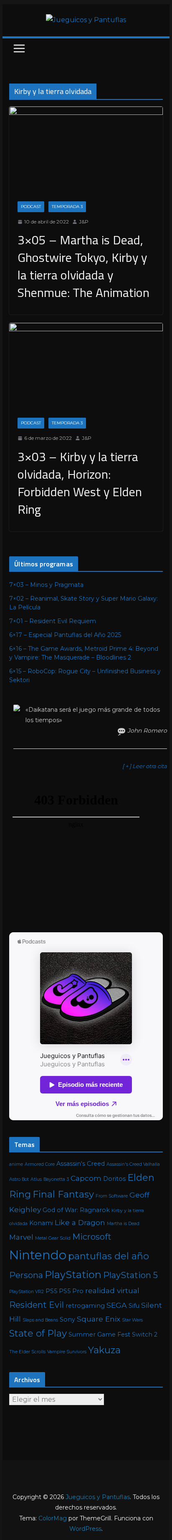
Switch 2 (144, 1334)
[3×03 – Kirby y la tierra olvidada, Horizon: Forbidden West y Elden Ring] (86, 366)
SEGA (116, 1305)
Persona (26, 1275)
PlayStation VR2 (26, 1291)
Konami (41, 1223)
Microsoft (91, 1237)
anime (16, 1164)
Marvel (21, 1237)
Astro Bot (19, 1179)
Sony (67, 1319)
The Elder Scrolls (27, 1352)
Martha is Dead (123, 1223)
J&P (84, 221)
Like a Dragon (80, 1222)
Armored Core (40, 1164)
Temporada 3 (67, 206)
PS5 (51, 1291)
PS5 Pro (71, 1291)
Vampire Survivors (66, 1352)
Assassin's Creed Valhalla (133, 1164)
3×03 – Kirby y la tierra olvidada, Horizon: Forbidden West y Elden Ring (80, 483)
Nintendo (37, 1255)
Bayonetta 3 (56, 1179)
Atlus (36, 1179)
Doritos (114, 1178)
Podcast (31, 206)
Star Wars (132, 1320)
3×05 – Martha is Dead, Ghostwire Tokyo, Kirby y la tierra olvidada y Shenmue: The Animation (83, 266)
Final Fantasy (63, 1194)
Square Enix (98, 1318)
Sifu (134, 1305)
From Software (112, 1196)
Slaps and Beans (40, 1320)
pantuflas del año (108, 1256)
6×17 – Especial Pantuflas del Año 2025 (65, 635)
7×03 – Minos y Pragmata (46, 585)
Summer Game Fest (99, 1334)
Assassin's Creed (80, 1163)
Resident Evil (36, 1305)
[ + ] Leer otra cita (144, 766)
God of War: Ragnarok (76, 1210)
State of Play (38, 1333)
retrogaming (85, 1305)
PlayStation (73, 1275)
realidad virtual (112, 1290)
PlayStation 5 (130, 1275)
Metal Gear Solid (53, 1238)
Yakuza (104, 1350)
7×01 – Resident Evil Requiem (52, 621)
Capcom (86, 1178)
